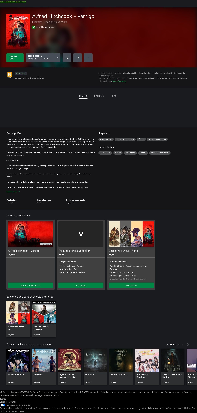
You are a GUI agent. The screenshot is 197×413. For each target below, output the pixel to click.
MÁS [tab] (114, 96)
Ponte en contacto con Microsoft (51, 408)
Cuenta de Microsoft (174, 392)
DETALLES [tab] (83, 96)
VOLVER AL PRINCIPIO (30, 285)
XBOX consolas (7, 392)
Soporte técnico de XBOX (76, 392)
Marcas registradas (138, 408)
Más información (119, 81)
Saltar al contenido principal (13, 1)
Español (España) (8, 401)
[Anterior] (182, 344)
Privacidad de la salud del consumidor (17, 408)
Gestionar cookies (102, 408)
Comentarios (94, 392)
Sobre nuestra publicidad (179, 408)
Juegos (3, 398)
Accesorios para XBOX (54, 392)
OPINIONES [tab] (99, 96)
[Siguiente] (188, 344)
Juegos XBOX (20, 392)
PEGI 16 (19, 73)
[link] (18, 319)
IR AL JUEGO (81, 285)
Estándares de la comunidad (114, 392)
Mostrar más (11, 191)
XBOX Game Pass (35, 392)
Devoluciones (31, 395)
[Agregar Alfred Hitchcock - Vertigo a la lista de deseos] (67, 57)
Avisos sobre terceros (158, 408)
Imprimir (70, 408)
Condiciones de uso (120, 408)
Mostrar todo (173, 344)
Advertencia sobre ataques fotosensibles (145, 392)
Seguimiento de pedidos (49, 395)
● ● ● (88, 57)
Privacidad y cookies (84, 408)
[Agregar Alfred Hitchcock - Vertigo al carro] (77, 57)
